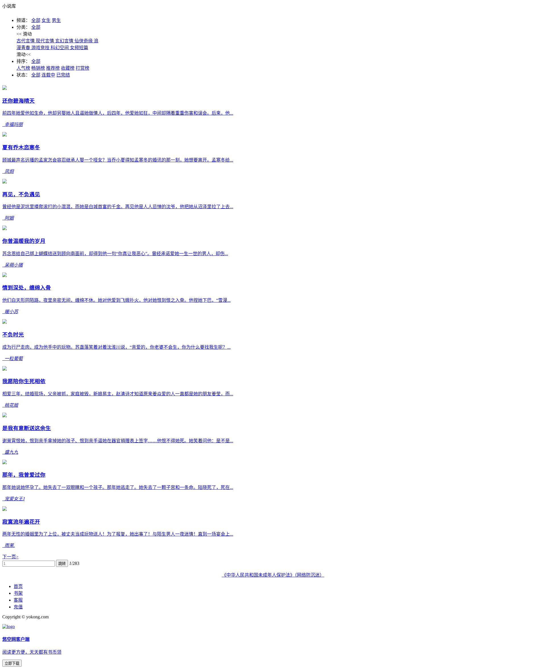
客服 (18, 600)
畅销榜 (38, 68)
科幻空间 (60, 47)
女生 (46, 20)
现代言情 (45, 40)
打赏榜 (82, 68)
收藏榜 (68, 68)
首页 (18, 586)
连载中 (48, 75)
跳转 (62, 563)
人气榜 (23, 68)
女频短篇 (79, 47)
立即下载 (12, 663)
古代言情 (26, 40)
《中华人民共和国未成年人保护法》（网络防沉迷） (273, 575)
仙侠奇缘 (84, 40)
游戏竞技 (41, 47)
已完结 (63, 75)
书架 (18, 593)
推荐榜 (53, 68)
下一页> (10, 556)
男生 (56, 20)
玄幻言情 (65, 40)
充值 (18, 606)
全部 (35, 20)
